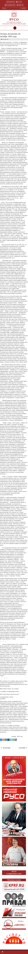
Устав (19, 1)
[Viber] (16, 740)
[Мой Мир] (6, 740)
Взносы (20, 5)
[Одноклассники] (3, 740)
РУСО (14, 19)
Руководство (11, 5)
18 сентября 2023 (5, 39)
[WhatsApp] (13, 740)
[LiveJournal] (8, 740)
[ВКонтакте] (1, 740)
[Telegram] (11, 740)
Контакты (11, 1)
